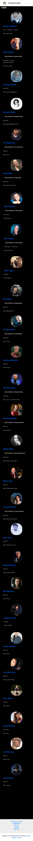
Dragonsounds (14, 3)
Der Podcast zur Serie (16, 821)
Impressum (16, 829)
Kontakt (16, 827)
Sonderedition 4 (16, 823)
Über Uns (16, 825)
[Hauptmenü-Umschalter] (29, 3)
